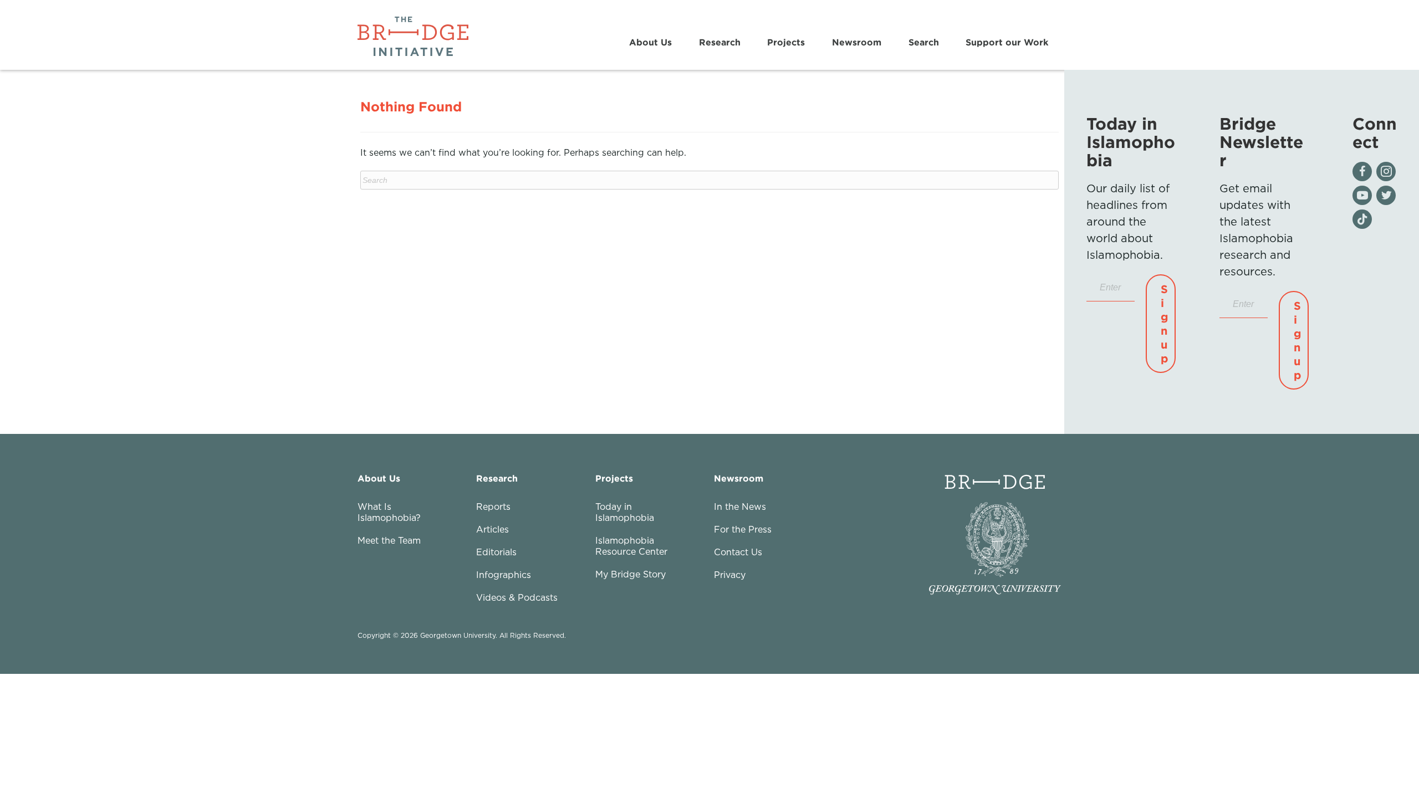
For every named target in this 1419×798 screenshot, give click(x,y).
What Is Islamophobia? (389, 512)
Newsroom (856, 42)
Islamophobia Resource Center (631, 545)
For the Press (743, 529)
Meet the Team (389, 540)
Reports (493, 506)
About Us (650, 42)
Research (720, 42)
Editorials (496, 552)
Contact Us (738, 552)
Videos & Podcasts (517, 597)
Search (923, 42)
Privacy (730, 575)
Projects (786, 42)
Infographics (503, 575)
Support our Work (1007, 42)
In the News (740, 506)
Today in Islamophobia (624, 512)
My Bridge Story (630, 574)
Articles (492, 529)
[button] (1161, 323)
